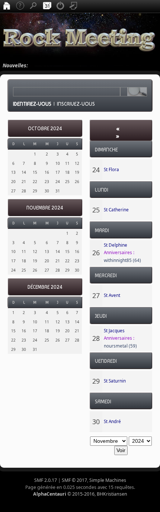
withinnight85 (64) (122, 260)
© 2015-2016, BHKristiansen (80, 494)
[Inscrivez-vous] (73, 6)
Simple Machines (107, 480)
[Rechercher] (33, 6)
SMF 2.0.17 (45, 480)
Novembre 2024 (44, 208)
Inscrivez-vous (76, 104)
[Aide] (20, 6)
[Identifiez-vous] (60, 6)
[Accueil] (6, 6)
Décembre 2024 (45, 287)
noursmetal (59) (120, 346)
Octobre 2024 (45, 128)
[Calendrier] (47, 6)
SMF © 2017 (74, 480)
